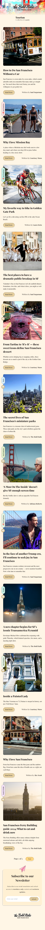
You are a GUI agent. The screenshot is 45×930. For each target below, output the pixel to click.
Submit (34, 899)
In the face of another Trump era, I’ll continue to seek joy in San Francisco (22, 557)
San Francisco (3, 240)
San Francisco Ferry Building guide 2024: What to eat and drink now (20, 828)
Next (29, 859)
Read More (10, 93)
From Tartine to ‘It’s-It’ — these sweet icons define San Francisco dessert (22, 348)
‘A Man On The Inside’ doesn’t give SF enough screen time (20, 488)
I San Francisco (3, 109)
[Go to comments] (3, 44)
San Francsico (3, 36)
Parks (3, 380)
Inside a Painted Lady (15, 696)
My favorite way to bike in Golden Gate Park (22, 209)
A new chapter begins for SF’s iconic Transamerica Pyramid (20, 628)
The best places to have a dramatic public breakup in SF (21, 276)
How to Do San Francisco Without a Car (17, 71)
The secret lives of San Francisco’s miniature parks (19, 419)
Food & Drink (3, 310)
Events (3, 590)
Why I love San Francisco (17, 759)
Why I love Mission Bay (16, 142)
